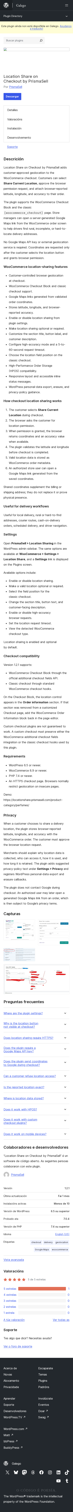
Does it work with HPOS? (20, 1109)
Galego (16, 1463)
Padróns (43, 1387)
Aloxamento (11, 1380)
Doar (43, 1411)
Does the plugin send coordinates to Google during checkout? (25, 1063)
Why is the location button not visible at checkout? (21, 1025)
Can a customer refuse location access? (30, 1076)
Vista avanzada (14, 1259)
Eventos (43, 1404)
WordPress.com (16, 1429)
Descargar (12, 96)
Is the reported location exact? (24, 1087)
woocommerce (60, 1249)
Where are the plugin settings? (23, 1013)
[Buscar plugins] (41, 40)
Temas (42, 1374)
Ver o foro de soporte (18, 1346)
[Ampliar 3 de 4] (30, 953)
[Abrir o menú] (67, 5)
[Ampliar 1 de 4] (30, 924)
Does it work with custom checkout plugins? (20, 1121)
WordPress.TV (15, 1417)
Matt (8, 1435)
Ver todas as (61, 1320)
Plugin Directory (13, 16)
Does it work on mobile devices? (25, 1134)
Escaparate (45, 1368)
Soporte (12, 147)
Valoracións (14, 119)
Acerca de (10, 1368)
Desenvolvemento (19, 137)
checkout (36, 1242)
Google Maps (42, 1249)
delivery (48, 1242)
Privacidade (11, 1387)
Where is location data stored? (24, 1098)
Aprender (9, 1398)
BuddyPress (13, 1447)
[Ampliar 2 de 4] (64, 924)
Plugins (42, 1380)
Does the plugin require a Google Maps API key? (20, 1049)
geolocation (61, 1242)
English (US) (62, 1234)
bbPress (11, 1441)
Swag (43, 1417)
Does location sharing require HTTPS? (28, 1038)
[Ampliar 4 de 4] (64, 969)
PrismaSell (15, 87)
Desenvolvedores (15, 1411)
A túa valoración (14, 1320)
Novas (8, 1374)
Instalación (14, 128)
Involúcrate (45, 1398)
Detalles (12, 110)
